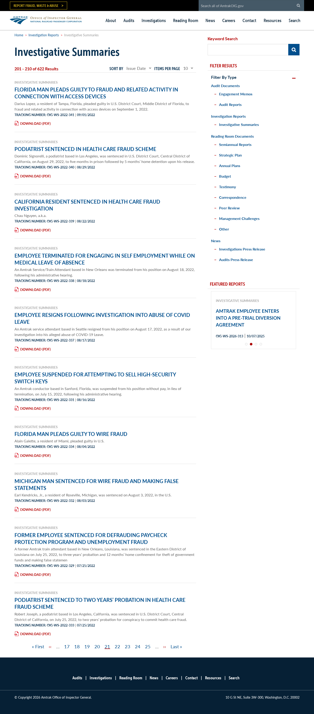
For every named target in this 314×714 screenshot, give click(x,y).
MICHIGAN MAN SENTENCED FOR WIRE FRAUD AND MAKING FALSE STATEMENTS (96, 484)
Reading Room (185, 20)
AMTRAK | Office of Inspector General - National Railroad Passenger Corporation (48, 19)
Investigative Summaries (239, 124)
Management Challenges (239, 218)
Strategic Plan (230, 155)
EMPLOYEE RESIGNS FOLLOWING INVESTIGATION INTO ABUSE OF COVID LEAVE (102, 318)
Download (30, 123)
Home (18, 35)
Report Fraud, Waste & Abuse (36, 5)
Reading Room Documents (232, 136)
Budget (225, 176)
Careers (228, 20)
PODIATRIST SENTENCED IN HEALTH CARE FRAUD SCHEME (85, 149)
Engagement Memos (235, 94)
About (111, 20)
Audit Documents (225, 85)
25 (148, 646)
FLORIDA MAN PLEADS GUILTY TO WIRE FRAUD (70, 434)
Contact (249, 20)
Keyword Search (223, 38)
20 (97, 646)
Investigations (154, 20)
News (210, 20)
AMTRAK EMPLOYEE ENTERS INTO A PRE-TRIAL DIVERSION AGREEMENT (248, 318)
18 (77, 646)
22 (117, 646)
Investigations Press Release (242, 249)
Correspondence (232, 197)
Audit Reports (230, 104)
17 (67, 646)
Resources (272, 20)
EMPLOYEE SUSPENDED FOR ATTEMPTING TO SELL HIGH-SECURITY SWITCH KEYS (95, 378)
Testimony (227, 186)
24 (137, 646)
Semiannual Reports (235, 144)
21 (107, 646)
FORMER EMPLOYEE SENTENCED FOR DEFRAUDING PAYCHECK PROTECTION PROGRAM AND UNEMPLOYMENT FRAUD (90, 538)
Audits (128, 20)
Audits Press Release (236, 259)
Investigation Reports (44, 35)
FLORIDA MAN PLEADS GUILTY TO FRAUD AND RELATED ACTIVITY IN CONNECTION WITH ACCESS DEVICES (96, 93)
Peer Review (229, 208)
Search (294, 20)
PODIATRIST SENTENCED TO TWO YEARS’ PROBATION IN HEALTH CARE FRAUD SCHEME (100, 603)
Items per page (167, 68)
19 (87, 646)
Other (224, 229)
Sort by (116, 68)
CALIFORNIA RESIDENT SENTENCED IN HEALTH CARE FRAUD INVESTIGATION (87, 205)
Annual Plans (229, 165)
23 (127, 646)
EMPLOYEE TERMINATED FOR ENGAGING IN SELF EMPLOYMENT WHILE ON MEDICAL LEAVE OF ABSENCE (104, 259)
